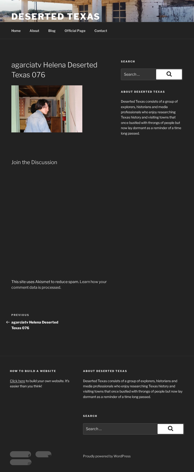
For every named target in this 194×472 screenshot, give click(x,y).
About (34, 31)
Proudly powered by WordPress (107, 456)
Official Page (75, 31)
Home (16, 31)
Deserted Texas (55, 16)
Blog (52, 31)
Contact (100, 31)
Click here (17, 381)
